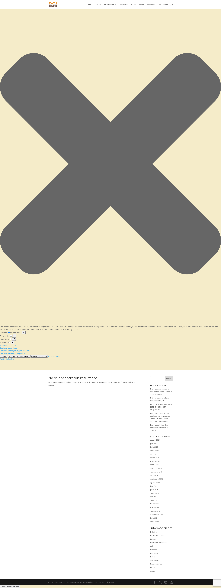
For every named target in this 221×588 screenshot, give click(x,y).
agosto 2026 (155, 440)
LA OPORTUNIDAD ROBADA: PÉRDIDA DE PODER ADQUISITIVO (161, 407)
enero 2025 (154, 507)
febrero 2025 (155, 504)
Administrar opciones (8, 345)
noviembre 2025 (156, 472)
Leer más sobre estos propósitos (12, 353)
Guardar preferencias (39, 356)
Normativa (124, 5)
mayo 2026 (154, 450)
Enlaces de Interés (157, 535)
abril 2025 (153, 497)
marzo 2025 (154, 500)
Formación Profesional (158, 542)
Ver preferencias (23, 356)
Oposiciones (154, 560)
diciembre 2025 (156, 468)
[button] (110, 164)
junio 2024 (154, 518)
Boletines (151, 5)
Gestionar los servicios (8, 348)
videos (152, 571)
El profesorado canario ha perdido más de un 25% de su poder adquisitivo (161, 391)
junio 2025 (154, 490)
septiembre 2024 (156, 514)
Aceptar (3, 356)
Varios (152, 567)
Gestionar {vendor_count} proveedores (14, 351)
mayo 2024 (154, 521)
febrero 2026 (155, 461)
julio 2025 (153, 486)
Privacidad (110, 582)
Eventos (153, 539)
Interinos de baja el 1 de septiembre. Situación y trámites (159, 428)
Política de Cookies (7, 359)
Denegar (12, 356)
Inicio (90, 5)
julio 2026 (153, 443)
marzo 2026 (154, 458)
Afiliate (98, 5)
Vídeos (141, 5)
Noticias (153, 557)
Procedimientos (156, 564)
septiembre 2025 (156, 479)
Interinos (153, 550)
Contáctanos (163, 5)
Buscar (168, 379)
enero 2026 (154, 465)
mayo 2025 (154, 493)
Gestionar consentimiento (10, 587)
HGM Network (81, 582)
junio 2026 (154, 447)
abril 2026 (153, 454)
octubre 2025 (155, 475)
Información (109, 5)
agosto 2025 (155, 482)
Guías (133, 5)
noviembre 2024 (156, 511)
